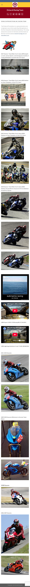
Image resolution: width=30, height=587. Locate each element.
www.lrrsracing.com (20, 33)
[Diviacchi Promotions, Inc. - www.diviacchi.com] (15, 4)
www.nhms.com (5, 35)
